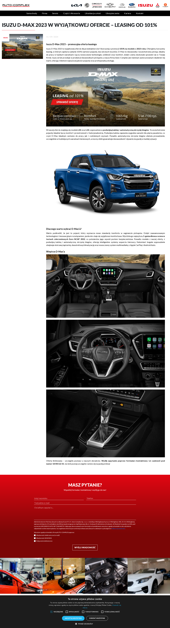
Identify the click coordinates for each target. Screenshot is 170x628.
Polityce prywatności (118, 528)
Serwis (55, 13)
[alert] (85, 611)
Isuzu (54, 57)
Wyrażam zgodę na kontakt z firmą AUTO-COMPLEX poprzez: (54, 532)
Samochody (32, 13)
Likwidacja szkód (93, 13)
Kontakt (139, 13)
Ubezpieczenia (112, 13)
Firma (44, 13)
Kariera (127, 13)
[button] (85, 624)
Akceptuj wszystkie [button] (73, 618)
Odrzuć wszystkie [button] (97, 618)
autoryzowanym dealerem (151, 57)
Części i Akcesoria (71, 13)
